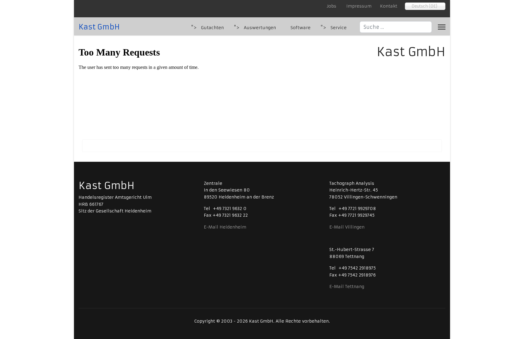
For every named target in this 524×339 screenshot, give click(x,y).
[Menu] (441, 27)
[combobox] (396, 27)
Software (301, 27)
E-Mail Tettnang (346, 286)
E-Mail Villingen (346, 227)
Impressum (358, 6)
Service (339, 27)
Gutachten (212, 27)
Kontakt (388, 6)
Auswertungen (260, 27)
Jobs (332, 6)
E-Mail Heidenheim (225, 227)
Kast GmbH (99, 27)
